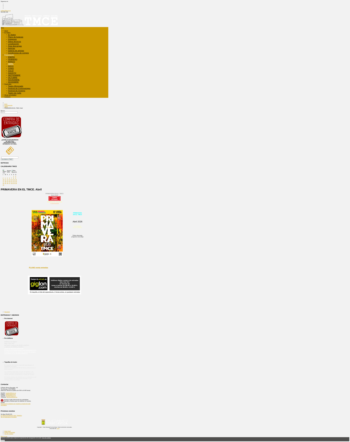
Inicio (6, 31)
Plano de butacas (15, 37)
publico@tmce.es (6, 10)
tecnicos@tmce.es (12, 397)
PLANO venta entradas (38, 268)
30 (16, 183)
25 (5, 183)
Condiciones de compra (18, 53)
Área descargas (15, 46)
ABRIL (11, 64)
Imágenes (12, 39)
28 (12, 183)
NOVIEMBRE (14, 80)
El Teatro (7, 33)
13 (9, 179)
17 (3, 181)
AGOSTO (12, 73)
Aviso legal (7, 431)
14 (12, 179)
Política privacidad (9, 432)
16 (16, 179)
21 (12, 181)
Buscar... (3, 110)
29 (14, 183)
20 (9, 181)
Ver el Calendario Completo (9, 417)
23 (16, 181)
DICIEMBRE (13, 82)
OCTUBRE (12, 77)
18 (5, 181)
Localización (13, 44)
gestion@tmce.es (11, 393)
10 (3, 179)
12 (7, 179)
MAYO (10, 66)
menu (2, 27)
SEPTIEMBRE (14, 75)
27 (9, 183)
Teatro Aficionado (15, 86)
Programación (9, 55)
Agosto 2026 (9, 171)
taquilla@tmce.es (11, 395)
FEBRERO (12, 59)
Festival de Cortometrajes (19, 88)
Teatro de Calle (14, 93)
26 (7, 183)
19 (7, 181)
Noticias (11, 48)
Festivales (7, 84)
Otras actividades (10, 95)
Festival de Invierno (16, 91)
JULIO (10, 71)
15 (14, 179)
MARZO (11, 61)
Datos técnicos (14, 41)
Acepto (3, 440)
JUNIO (11, 68)
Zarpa (58, 428)
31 (3, 185)
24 (3, 183)
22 (14, 181)
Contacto (7, 97)
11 (5, 179)
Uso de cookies (8, 434)
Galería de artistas (16, 51)
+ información (54, 203)
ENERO (11, 57)
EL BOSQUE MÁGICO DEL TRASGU (11, 415)
